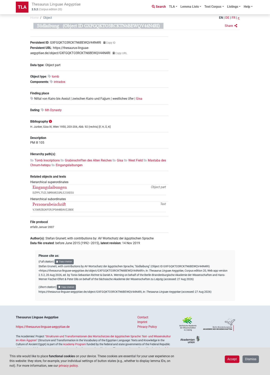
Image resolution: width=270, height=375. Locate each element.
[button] (231, 26)
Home (34, 18)
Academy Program (74, 344)
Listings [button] (232, 6)
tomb (55, 76)
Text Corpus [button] (212, 6)
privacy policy (68, 366)
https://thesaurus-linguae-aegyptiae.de (43, 327)
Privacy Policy (147, 327)
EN (221, 18)
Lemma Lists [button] (189, 6)
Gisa (139, 98)
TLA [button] (172, 6)
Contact (142, 317)
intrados (59, 82)
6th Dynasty (53, 110)
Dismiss (250, 359)
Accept (232, 359)
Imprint (142, 322)
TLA (22, 7)
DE (227, 18)
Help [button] (247, 6)
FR (233, 18)
